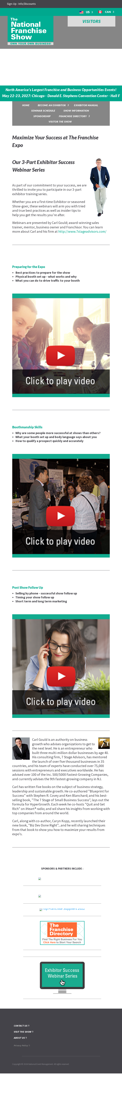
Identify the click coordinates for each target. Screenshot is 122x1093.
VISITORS (91, 21)
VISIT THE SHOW (22, 1051)
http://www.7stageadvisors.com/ (82, 231)
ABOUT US (19, 1057)
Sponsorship (42, 116)
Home (26, 105)
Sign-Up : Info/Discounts (21, 4)
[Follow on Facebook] (45, 4)
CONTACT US (20, 1045)
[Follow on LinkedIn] (51, 4)
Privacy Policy (21, 1064)
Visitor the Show (60, 121)
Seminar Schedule (43, 110)
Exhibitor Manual (86, 105)
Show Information (76, 110)
